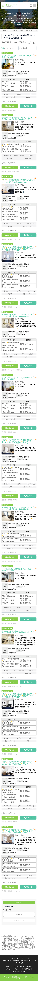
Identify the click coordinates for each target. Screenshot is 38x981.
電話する (29, 106)
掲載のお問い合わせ (19, 971)
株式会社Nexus (12, 110)
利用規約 (29, 966)
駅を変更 (19, 914)
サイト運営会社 (27, 969)
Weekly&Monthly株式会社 (15, 171)
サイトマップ (19, 966)
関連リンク (10, 966)
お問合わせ (10, 106)
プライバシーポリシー (13, 969)
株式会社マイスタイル (14, 239)
